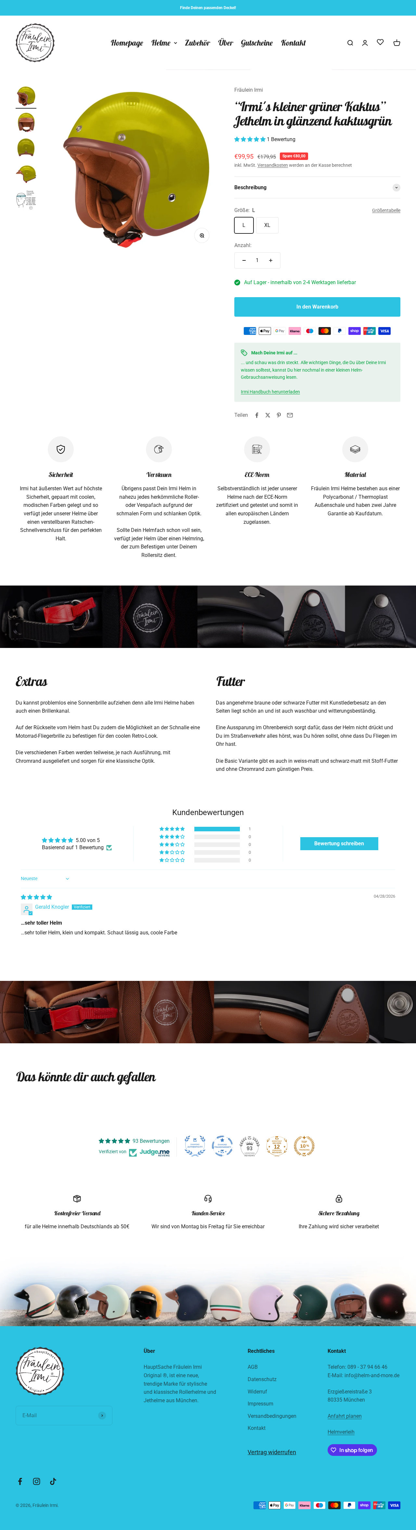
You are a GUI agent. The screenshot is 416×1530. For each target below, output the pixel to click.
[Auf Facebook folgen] (20, 1481)
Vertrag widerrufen (272, 1452)
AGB (253, 1367)
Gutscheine (257, 43)
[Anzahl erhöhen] (270, 260)
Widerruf (257, 1392)
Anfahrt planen (345, 1416)
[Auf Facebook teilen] (256, 415)
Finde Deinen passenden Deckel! (208, 8)
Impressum (260, 1404)
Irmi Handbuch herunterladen (270, 391)
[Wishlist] (380, 43)
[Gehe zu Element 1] (26, 97)
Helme (161, 43)
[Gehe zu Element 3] (26, 149)
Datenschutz (262, 1379)
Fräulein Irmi (248, 90)
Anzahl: (243, 245)
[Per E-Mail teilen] (289, 415)
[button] (250, 139)
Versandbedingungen (272, 1416)
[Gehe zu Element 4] (26, 175)
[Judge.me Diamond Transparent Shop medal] (222, 1146)
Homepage (126, 43)
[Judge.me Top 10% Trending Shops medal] (304, 1146)
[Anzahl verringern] (244, 260)
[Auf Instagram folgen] (36, 1481)
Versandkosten (272, 165)
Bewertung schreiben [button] (339, 843)
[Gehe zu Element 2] (26, 123)
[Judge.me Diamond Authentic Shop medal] (195, 1146)
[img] (36, 897)
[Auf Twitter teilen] (267, 415)
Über (225, 43)
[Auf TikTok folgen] (53, 1481)
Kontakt (293, 43)
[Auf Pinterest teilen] (278, 415)
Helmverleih (341, 1432)
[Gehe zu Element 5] (26, 201)
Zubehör (197, 43)
